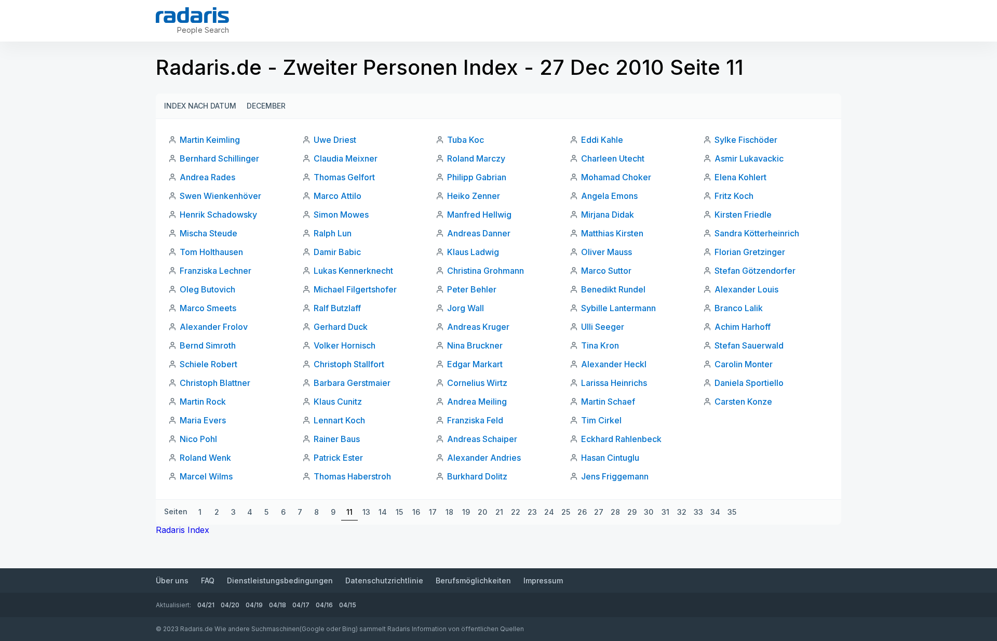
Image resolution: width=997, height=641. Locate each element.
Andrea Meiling (477, 401)
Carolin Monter (744, 364)
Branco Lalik (739, 308)
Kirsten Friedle (743, 214)
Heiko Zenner (473, 196)
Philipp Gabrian (476, 177)
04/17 (300, 605)
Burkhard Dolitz (477, 476)
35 (731, 512)
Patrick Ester (338, 457)
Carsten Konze (743, 401)
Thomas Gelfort (344, 177)
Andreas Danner (478, 233)
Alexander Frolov (214, 327)
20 (482, 512)
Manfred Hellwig (479, 214)
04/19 (254, 605)
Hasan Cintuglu (610, 457)
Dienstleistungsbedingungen (280, 580)
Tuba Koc (465, 140)
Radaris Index (182, 530)
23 (532, 512)
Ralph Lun (333, 233)
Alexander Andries (484, 457)
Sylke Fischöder (746, 140)
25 (565, 512)
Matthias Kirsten (612, 233)
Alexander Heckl (613, 364)
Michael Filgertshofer (355, 289)
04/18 (277, 605)
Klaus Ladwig (473, 252)
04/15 (347, 605)
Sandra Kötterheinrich (757, 233)
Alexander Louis (746, 289)
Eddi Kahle (602, 140)
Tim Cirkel (601, 420)
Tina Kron (600, 345)
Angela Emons (609, 196)
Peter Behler (471, 289)
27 (598, 512)
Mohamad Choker (616, 177)
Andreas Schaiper (482, 439)
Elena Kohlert (740, 177)
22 (515, 512)
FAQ (207, 580)
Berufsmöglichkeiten (473, 580)
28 (615, 512)
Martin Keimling (210, 140)
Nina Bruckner (475, 345)
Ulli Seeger (602, 327)
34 (715, 512)
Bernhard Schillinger (219, 158)
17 (433, 512)
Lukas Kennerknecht (353, 270)
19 (466, 512)
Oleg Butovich (207, 289)
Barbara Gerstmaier (352, 383)
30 (648, 512)
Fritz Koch (734, 196)
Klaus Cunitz (338, 401)
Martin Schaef (608, 401)
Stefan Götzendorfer (755, 270)
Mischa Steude (208, 233)
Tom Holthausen (211, 252)
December (266, 105)
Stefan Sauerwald (749, 345)
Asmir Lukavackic (749, 158)
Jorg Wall (465, 308)
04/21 (205, 605)
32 (681, 512)
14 (383, 512)
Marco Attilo (337, 196)
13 (366, 512)
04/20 (230, 605)
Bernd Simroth (208, 345)
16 (416, 512)
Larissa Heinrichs (614, 383)
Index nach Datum (200, 105)
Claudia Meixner (346, 158)
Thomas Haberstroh (352, 476)
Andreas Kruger (478, 327)
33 (698, 512)
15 (399, 512)
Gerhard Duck (341, 327)
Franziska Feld (475, 420)
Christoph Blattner (215, 383)
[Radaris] (192, 15)
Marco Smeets (208, 308)
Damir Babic (337, 252)
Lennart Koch (339, 420)
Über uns (172, 580)
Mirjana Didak (607, 214)
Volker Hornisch (344, 345)
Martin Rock (203, 401)
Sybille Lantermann (618, 308)
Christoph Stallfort (349, 364)
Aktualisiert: (173, 605)
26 (582, 512)
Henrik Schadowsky (218, 214)
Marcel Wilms (206, 476)
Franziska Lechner (215, 270)
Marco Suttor (606, 270)
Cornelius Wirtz (477, 383)
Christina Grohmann (485, 270)
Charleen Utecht (612, 158)
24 (549, 512)
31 (665, 512)
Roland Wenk (205, 457)
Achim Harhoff (743, 327)
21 (499, 512)
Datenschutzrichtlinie (384, 580)
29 (632, 512)
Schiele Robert (208, 364)
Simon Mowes (341, 214)
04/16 (324, 605)
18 (449, 512)
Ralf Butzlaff (337, 308)
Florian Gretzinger (750, 252)
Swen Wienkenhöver (220, 196)
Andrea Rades (207, 177)
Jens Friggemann (615, 476)
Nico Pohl (198, 439)
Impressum (543, 580)
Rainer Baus (337, 439)
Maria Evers (203, 420)
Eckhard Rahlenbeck (621, 439)
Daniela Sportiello (749, 383)
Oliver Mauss (606, 252)
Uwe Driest (335, 140)
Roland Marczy (476, 158)
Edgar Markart (475, 364)
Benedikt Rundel (613, 289)
